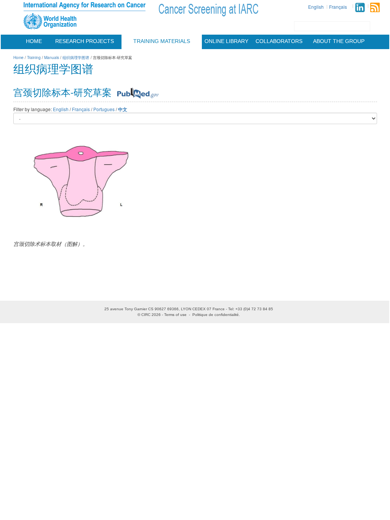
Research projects (84, 41)
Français (338, 6)
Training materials (161, 41)
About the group (338, 41)
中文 (122, 109)
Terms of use (175, 315)
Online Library (226, 41)
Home (34, 41)
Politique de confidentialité (215, 315)
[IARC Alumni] (360, 7)
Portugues (104, 109)
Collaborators (279, 41)
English (316, 6)
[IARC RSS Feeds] (375, 7)
